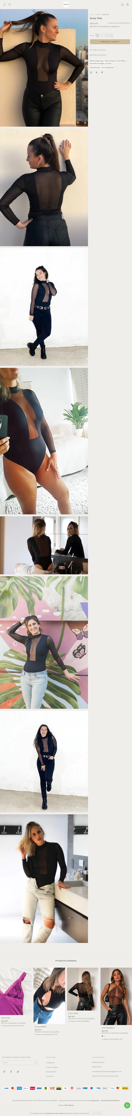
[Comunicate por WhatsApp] (127, 1105)
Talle (92, 35)
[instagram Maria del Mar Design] (4, 1072)
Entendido (97, 1113)
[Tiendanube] (66, 1106)
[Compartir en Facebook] (91, 72)
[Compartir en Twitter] (97, 72)
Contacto (50, 1076)
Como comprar (52, 1067)
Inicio (92, 14)
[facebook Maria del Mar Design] (11, 1072)
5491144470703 (98, 1062)
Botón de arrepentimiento (110, 1100)
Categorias (50, 1063)
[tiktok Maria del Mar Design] (18, 1072)
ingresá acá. (95, 1100)
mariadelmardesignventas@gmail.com (107, 1071)
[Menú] (4, 5)
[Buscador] (9, 5)
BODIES (97, 14)
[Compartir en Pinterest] (102, 72)
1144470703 (96, 1067)
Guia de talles (51, 1072)
